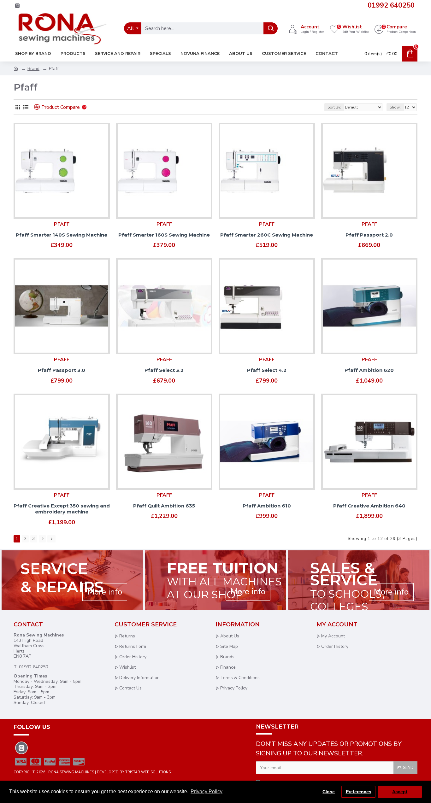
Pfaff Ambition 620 (369, 370)
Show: (395, 107)
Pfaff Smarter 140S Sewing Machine (61, 235)
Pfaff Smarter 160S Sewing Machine (164, 235)
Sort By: (334, 107)
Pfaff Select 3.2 (164, 370)
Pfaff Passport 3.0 (61, 370)
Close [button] (328, 791)
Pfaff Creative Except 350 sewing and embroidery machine (62, 509)
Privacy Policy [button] (206, 791)
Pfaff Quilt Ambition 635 (164, 506)
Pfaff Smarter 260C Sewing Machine (266, 235)
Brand (33, 69)
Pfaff (61, 224)
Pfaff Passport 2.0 (369, 235)
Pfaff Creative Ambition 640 (369, 506)
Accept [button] (399, 791)
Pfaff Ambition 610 (267, 506)
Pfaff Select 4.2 (266, 370)
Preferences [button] (358, 791)
